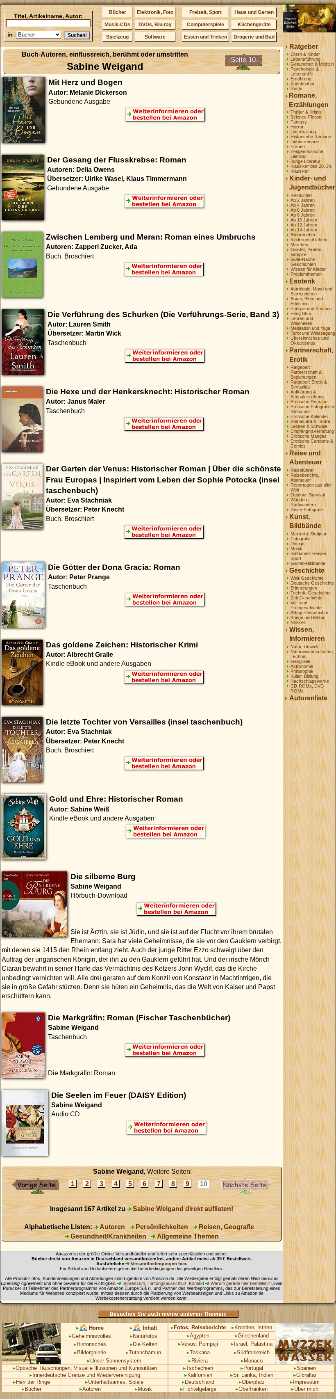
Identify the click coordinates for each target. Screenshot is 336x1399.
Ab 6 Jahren (303, 210)
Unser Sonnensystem (114, 1361)
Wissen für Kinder (308, 269)
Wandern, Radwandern (303, 502)
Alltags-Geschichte (309, 612)
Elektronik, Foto (155, 12)
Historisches (90, 1344)
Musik (296, 548)
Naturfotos (143, 1336)
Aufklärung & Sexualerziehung (307, 394)
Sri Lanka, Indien (251, 1375)
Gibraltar (304, 1375)
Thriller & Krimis (306, 112)
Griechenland (252, 1336)
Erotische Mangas (309, 436)
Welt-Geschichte (307, 578)
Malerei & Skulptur (309, 533)
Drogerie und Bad (254, 37)
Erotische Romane (309, 401)
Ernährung (301, 78)
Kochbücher (303, 83)
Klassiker (300, 171)
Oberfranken (252, 1389)
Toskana (198, 1352)
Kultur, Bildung (304, 676)
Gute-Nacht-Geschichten (303, 262)
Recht (296, 88)
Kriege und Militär (308, 617)
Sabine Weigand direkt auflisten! (182, 1208)
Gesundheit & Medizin (312, 64)
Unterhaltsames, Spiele (114, 1382)
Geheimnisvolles (90, 1336)
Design (297, 543)
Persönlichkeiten (161, 1226)
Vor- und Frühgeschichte (306, 605)
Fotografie (301, 538)
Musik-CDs (117, 24)
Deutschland (198, 1382)
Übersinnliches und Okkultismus (310, 340)
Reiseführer (302, 470)
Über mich (304, 1389)
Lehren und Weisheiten (302, 321)
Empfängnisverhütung (312, 431)
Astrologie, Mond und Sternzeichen (311, 291)
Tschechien (198, 1368)
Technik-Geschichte (311, 592)
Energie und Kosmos (311, 308)
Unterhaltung (303, 131)
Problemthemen (306, 274)
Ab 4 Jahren (303, 205)
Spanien (305, 1368)
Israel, (240, 1344)
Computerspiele (205, 24)
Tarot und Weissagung (313, 333)
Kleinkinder (301, 195)
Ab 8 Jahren (303, 215)
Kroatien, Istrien (252, 1327)
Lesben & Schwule (309, 426)
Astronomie (302, 666)
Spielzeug (117, 37)
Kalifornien (198, 1375)
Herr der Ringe (31, 1382)
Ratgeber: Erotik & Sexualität (309, 384)
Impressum (305, 1382)
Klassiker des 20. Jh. (311, 166)
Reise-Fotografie (307, 509)
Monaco (252, 1361)
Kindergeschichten (309, 239)
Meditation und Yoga (310, 328)
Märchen (299, 244)
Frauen (298, 146)
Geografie (300, 661)
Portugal (252, 1368)
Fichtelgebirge (198, 1389)
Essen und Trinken (205, 37)
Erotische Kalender (309, 416)
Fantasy (299, 121)
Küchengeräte (254, 24)
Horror (297, 126)
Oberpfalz (252, 1382)
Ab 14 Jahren (304, 229)
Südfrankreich (252, 1352)
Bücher (117, 12)
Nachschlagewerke (310, 681)
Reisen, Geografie (225, 1226)
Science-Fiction (306, 116)
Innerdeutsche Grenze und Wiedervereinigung (85, 1375)
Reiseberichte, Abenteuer (305, 477)
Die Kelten (143, 1344)
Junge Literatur (305, 161)
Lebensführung (305, 59)
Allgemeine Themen (187, 1236)
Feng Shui (301, 313)
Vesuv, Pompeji (198, 1344)
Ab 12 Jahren (304, 224)
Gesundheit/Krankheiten (107, 1236)
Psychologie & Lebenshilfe (305, 71)
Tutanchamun (143, 1352)
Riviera (198, 1361)
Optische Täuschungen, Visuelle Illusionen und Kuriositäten (85, 1368)
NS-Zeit (298, 622)
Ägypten (198, 1336)
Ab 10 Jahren (304, 219)
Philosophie (302, 671)
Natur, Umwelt (304, 646)
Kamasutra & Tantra (310, 421)
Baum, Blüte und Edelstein (307, 301)
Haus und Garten (254, 12)
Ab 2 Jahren (303, 200)
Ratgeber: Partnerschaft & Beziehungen (306, 372)
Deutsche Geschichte (312, 583)
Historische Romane (311, 136)
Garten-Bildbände (308, 563)
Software (155, 37)
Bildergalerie (90, 1352)
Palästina (261, 1344)
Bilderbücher (303, 234)
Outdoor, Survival (308, 494)
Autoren (111, 1226)
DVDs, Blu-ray (155, 24)
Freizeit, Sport (205, 12)
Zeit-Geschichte (306, 597)
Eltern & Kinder (305, 54)
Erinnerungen (304, 587)
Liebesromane (305, 141)
